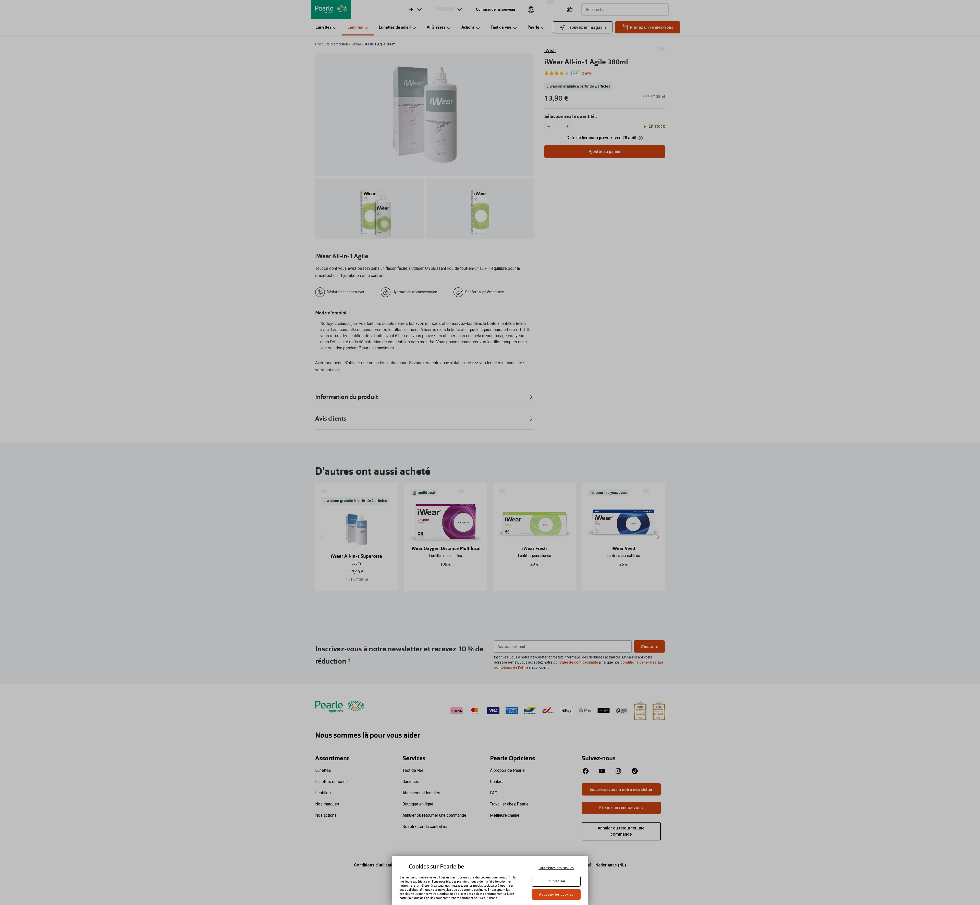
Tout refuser (556, 881)
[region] (490, 880)
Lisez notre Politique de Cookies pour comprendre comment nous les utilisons (456, 896)
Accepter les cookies (556, 894)
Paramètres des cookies (556, 868)
